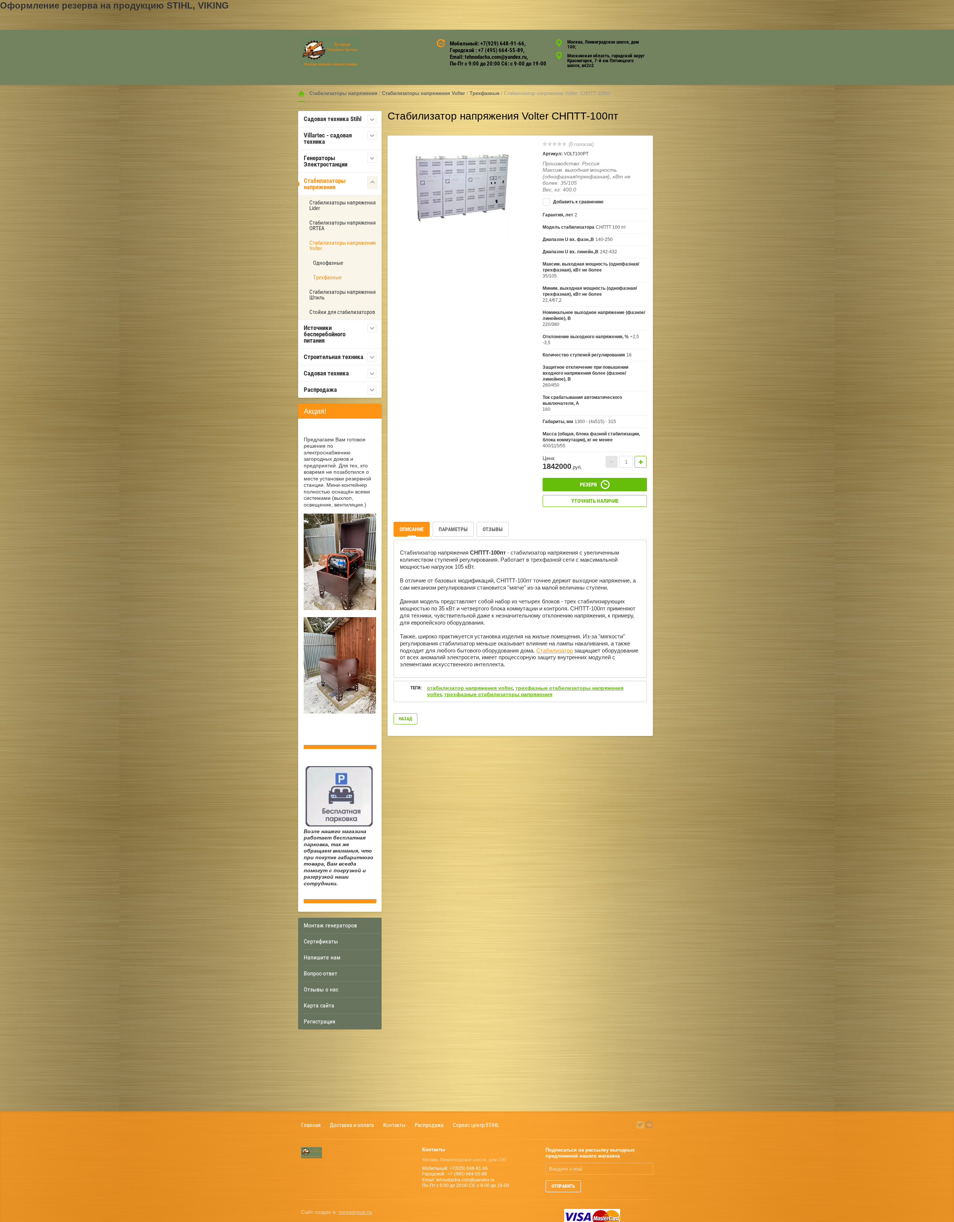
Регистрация (319, 1021)
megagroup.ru (355, 1212)
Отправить (563, 1186)
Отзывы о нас (321, 989)
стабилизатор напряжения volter (469, 688)
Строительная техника (333, 357)
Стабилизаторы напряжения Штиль (342, 295)
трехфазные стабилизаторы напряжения (498, 694)
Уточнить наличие (595, 501)
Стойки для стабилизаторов (342, 312)
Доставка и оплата (352, 1125)
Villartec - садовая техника (328, 138)
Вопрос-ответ (320, 973)
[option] (462, 188)
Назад (405, 718)
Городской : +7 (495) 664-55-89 (486, 50)
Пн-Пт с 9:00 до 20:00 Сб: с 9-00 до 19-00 (498, 63)
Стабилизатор (554, 650)
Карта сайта (319, 1005)
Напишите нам (322, 957)
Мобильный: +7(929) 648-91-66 (487, 43)
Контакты (394, 1125)
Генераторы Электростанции (325, 161)
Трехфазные (484, 93)
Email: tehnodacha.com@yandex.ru (488, 57)
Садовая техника (326, 373)
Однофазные (328, 263)
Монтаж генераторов (330, 925)
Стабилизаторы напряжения (343, 93)
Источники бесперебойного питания (324, 334)
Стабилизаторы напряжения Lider (342, 205)
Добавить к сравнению (577, 201)
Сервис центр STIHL (476, 1125)
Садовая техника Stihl (332, 119)
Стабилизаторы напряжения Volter (423, 93)
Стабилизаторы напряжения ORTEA (342, 225)
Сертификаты (321, 941)
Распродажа (320, 389)
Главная (301, 94)
